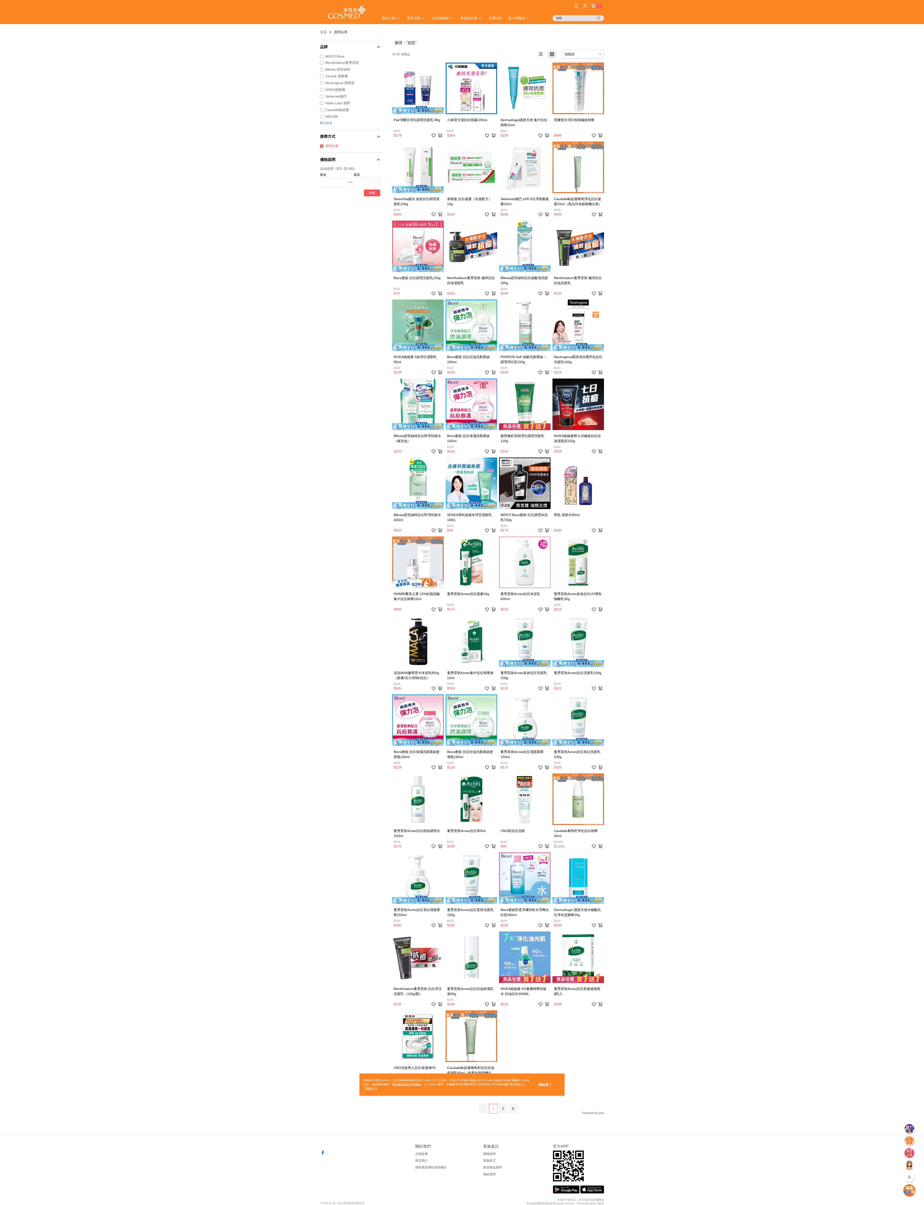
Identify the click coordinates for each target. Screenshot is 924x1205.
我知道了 (545, 1085)
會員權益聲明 (492, 1167)
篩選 (372, 193)
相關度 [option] (570, 54)
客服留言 (489, 1160)
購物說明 (489, 1154)
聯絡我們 (489, 1174)
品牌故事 (421, 1154)
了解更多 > (370, 1088)
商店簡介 (421, 1160)
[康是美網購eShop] (346, 12)
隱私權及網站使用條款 (431, 1167)
